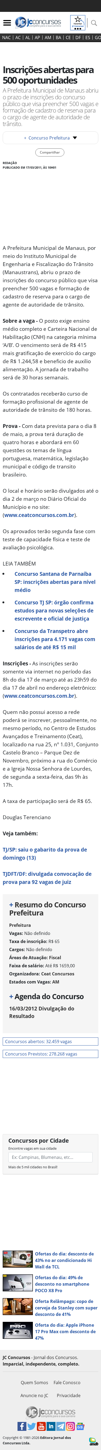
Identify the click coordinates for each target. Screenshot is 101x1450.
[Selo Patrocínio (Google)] (78, 22)
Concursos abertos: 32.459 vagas (38, 1041)
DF (78, 37)
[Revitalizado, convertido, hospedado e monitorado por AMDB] (93, 1441)
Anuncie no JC (34, 1395)
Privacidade (69, 1395)
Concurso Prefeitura (47, 138)
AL (27, 37)
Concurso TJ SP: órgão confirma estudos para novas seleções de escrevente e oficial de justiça (54, 610)
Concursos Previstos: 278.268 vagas (41, 1054)
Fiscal (55, 958)
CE (68, 37)
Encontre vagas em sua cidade (32, 1148)
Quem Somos (34, 1383)
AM (48, 37)
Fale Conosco (67, 1383)
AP (37, 37)
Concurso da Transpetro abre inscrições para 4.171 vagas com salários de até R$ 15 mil (55, 639)
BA (58, 37)
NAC (6, 37)
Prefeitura (20, 925)
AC (18, 37)
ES (87, 37)
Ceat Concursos (57, 974)
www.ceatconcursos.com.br (39, 515)
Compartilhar (50, 152)
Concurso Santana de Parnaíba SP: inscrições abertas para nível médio (55, 582)
